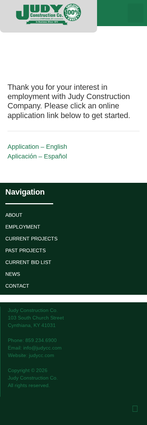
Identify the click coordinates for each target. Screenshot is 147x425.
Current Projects (31, 238)
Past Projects (25, 250)
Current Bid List (28, 262)
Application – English (37, 146)
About (13, 215)
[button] (136, 13)
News (12, 274)
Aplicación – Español (37, 156)
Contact (17, 286)
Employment (22, 227)
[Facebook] (135, 408)
